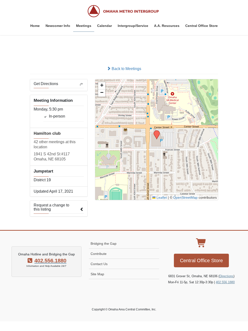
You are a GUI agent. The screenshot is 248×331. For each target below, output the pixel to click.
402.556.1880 (225, 282)
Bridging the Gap (103, 243)
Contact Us (99, 264)
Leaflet (161, 197)
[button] (155, 131)
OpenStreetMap (185, 197)
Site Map (97, 274)
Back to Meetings (126, 69)
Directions (226, 276)
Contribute (99, 254)
